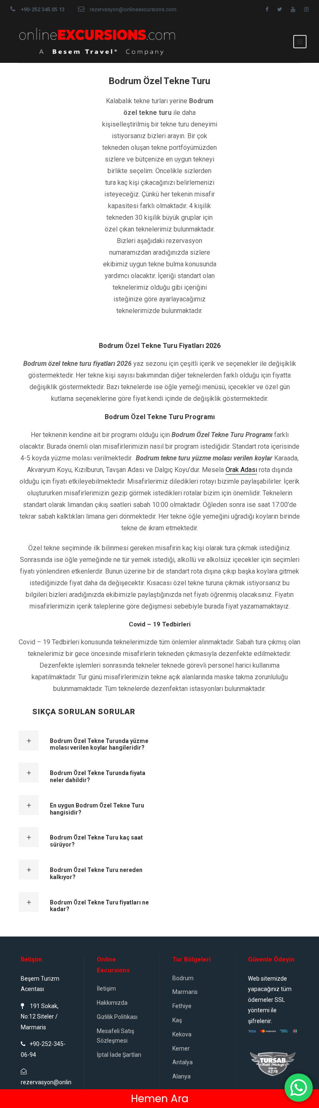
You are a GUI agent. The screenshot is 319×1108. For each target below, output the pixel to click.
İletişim (106, 988)
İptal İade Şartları (119, 1054)
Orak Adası (241, 470)
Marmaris (185, 992)
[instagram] (306, 9)
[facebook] (266, 9)
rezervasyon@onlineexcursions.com (133, 9)
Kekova (181, 1034)
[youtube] (293, 9)
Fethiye (181, 1006)
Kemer (181, 1048)
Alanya (181, 1076)
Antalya (182, 1062)
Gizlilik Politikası (117, 1017)
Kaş (177, 1020)
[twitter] (279, 9)
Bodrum (183, 978)
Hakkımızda (112, 1002)
